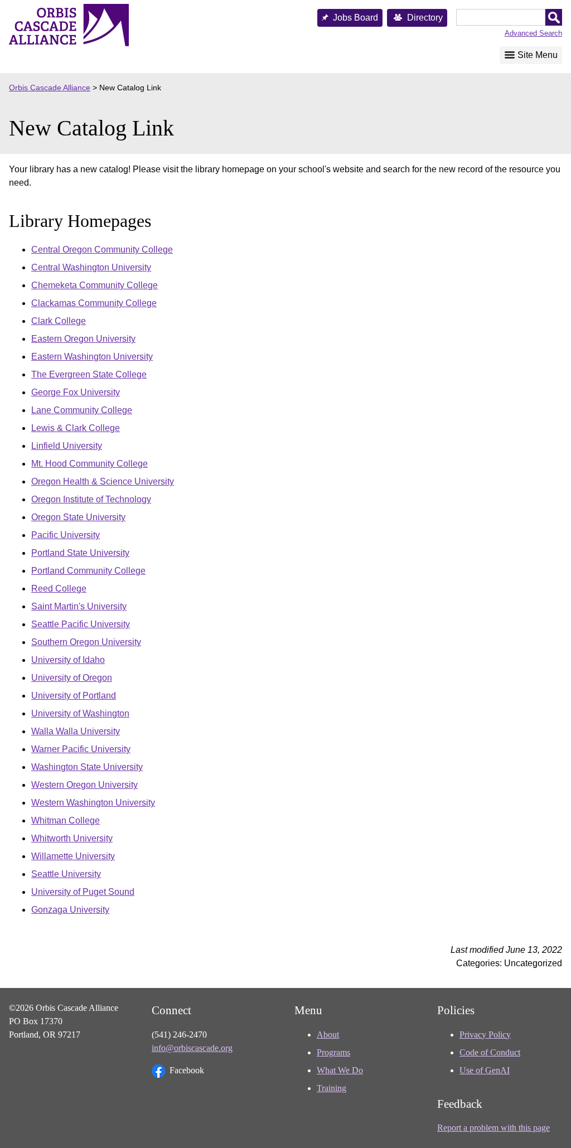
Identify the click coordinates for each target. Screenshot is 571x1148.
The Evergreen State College (89, 374)
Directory (425, 17)
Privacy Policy (485, 1034)
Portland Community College (88, 570)
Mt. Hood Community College (89, 463)
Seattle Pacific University (80, 624)
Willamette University (73, 856)
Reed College (58, 588)
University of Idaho (68, 660)
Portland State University (80, 553)
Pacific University (65, 535)
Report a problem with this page (493, 1127)
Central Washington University (91, 267)
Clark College (58, 321)
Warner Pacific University (80, 749)
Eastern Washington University (92, 356)
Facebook (187, 1070)
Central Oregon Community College (102, 249)
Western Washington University (93, 802)
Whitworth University (72, 838)
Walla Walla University (75, 731)
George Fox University (75, 392)
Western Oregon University (84, 784)
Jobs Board (355, 17)
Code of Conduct (489, 1052)
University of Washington (80, 713)
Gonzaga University (70, 909)
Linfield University (66, 446)
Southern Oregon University (86, 642)
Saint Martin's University (79, 606)
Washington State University (87, 767)
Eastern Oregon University (83, 338)
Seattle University (66, 874)
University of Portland (73, 695)
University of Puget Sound (82, 892)
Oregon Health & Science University (102, 481)
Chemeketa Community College (94, 285)
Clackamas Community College (94, 303)
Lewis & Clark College (75, 428)
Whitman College (65, 820)
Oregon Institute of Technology (91, 499)
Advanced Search (533, 33)
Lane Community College (81, 410)
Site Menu (537, 55)
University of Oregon (71, 677)
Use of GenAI (484, 1070)
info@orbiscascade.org (192, 1048)
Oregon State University (78, 517)
